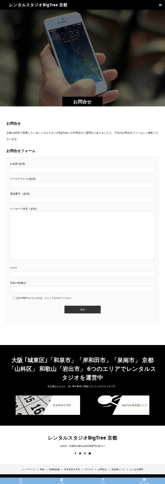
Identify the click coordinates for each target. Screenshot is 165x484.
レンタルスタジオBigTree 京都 (38, 4)
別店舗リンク (118, 469)
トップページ (28, 469)
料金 (42, 469)
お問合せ (102, 469)
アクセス (88, 469)
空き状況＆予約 (72, 469)
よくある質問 (136, 469)
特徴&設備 (54, 469)
